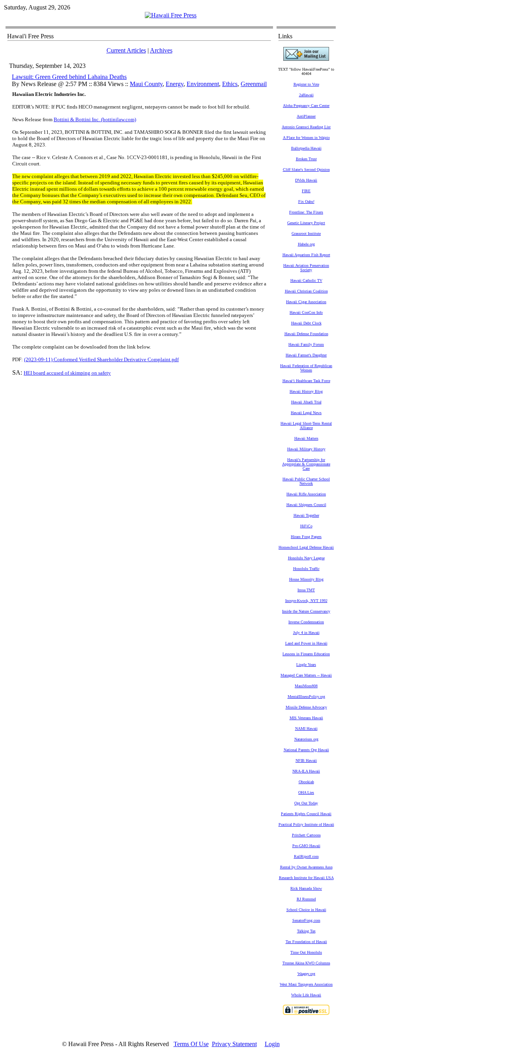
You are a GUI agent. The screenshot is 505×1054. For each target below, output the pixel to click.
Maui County (146, 84)
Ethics (230, 84)
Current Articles (126, 50)
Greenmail (254, 84)
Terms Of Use (191, 1044)
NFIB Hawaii (306, 760)
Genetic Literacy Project (306, 223)
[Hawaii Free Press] (170, 15)
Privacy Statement (234, 1044)
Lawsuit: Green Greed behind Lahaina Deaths (69, 76)
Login (272, 1044)
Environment (203, 84)
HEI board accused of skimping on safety (67, 373)
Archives (161, 50)
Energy (174, 84)
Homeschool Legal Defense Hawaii (306, 547)
